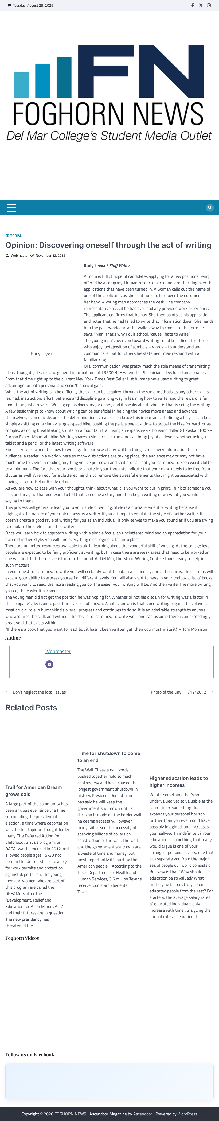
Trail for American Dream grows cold (33, 790)
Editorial (13, 236)
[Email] (49, 664)
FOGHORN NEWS (70, 1114)
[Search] (210, 208)
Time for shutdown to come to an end (108, 756)
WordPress (187, 1114)
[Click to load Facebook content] (109, 1081)
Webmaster (20, 255)
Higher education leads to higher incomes (179, 781)
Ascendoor (142, 1114)
